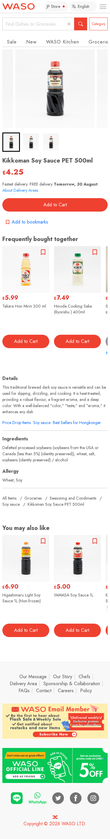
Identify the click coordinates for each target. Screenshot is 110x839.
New (31, 42)
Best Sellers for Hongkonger (77, 422)
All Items (9, 498)
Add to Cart (55, 204)
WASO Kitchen (62, 42)
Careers (66, 690)
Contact (43, 690)
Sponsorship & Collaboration (71, 683)
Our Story (62, 676)
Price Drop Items (16, 422)
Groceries (33, 498)
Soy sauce (41, 422)
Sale (12, 42)
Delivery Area (23, 683)
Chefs (84, 676)
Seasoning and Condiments (73, 498)
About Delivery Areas (20, 190)
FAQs (24, 690)
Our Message (33, 676)
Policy (86, 690)
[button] (11, 142)
